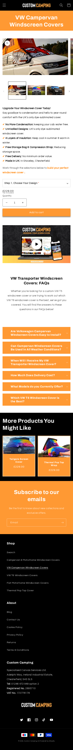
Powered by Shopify (47, 741)
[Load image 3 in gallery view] (56, 90)
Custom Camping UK (32, 741)
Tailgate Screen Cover (19, 460)
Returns (11, 642)
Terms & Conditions (18, 650)
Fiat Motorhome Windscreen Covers (28, 583)
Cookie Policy (15, 627)
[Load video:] (36, 244)
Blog (9, 612)
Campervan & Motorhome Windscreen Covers (33, 560)
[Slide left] (3, 91)
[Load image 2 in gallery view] (36, 90)
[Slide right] (69, 91)
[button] (4, 5)
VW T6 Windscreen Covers (22, 575)
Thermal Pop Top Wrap (54, 464)
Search (11, 552)
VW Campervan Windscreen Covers (27, 567)
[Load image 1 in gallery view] (17, 90)
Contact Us (13, 620)
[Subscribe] (62, 523)
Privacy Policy (15, 635)
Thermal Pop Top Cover (20, 590)
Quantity (7, 196)
